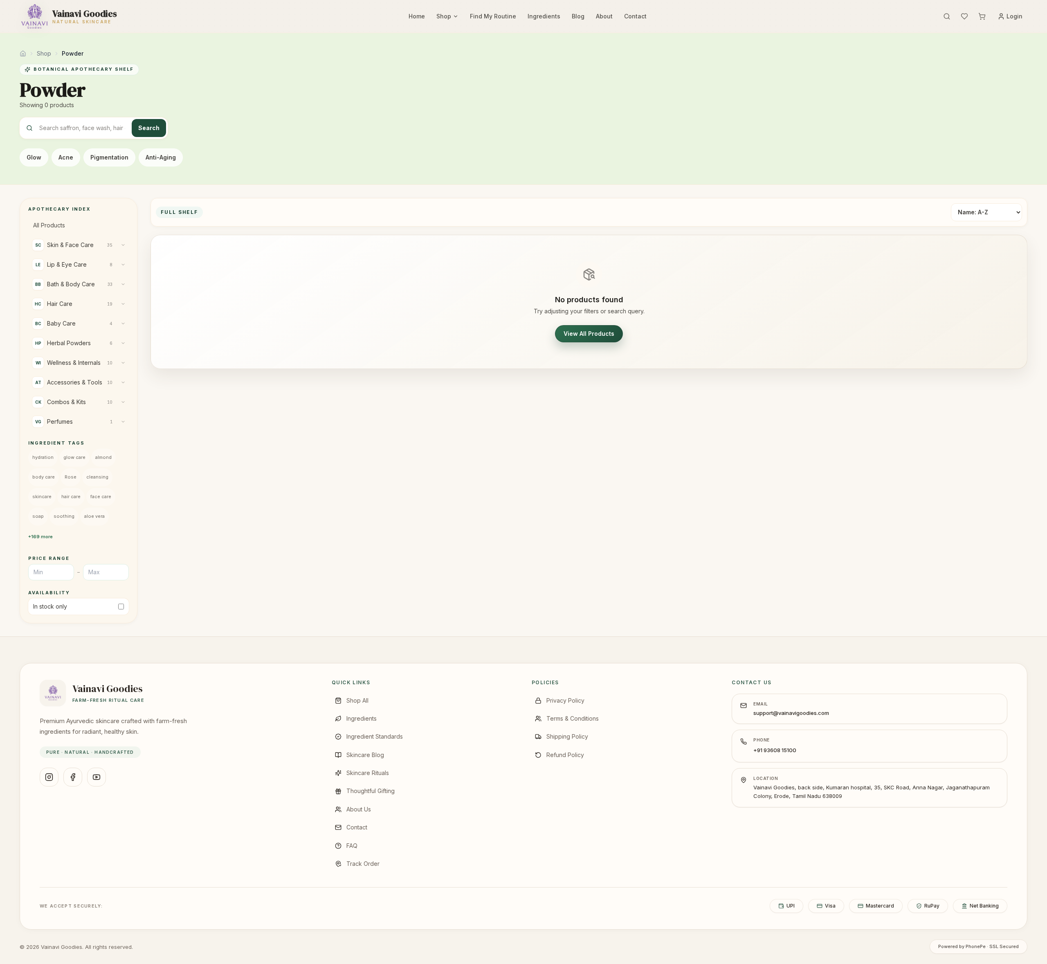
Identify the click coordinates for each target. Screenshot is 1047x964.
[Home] (23, 53)
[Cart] (982, 16)
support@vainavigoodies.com (791, 713)
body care (43, 477)
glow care (74, 457)
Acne (65, 157)
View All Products (589, 333)
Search (149, 127)
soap (38, 516)
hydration (43, 457)
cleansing (97, 477)
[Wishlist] (964, 16)
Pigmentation (109, 157)
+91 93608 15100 (774, 750)
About (604, 16)
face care (100, 496)
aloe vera (94, 516)
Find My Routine (493, 16)
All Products (49, 225)
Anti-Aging (161, 157)
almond (103, 457)
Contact (635, 16)
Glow (34, 157)
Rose (70, 477)
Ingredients (544, 16)
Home (417, 16)
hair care (71, 496)
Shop (443, 16)
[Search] (947, 16)
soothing (64, 516)
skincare (42, 496)
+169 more (40, 536)
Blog (578, 16)
